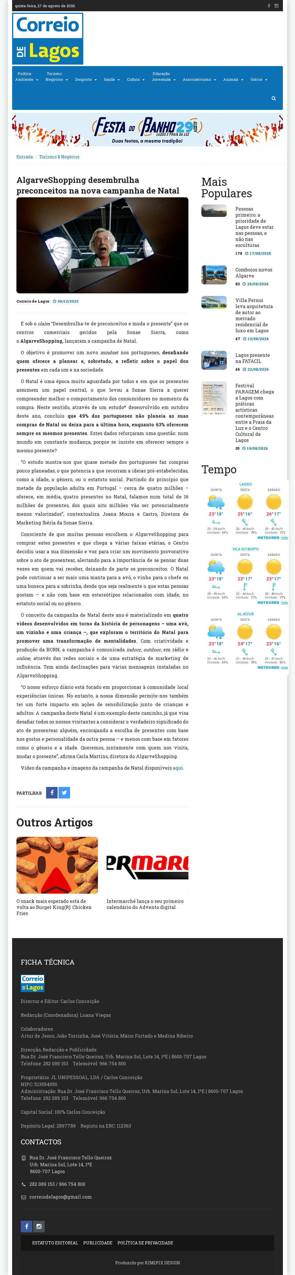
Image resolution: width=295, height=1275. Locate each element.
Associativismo (197, 79)
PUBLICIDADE (97, 1243)
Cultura (133, 79)
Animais (231, 79)
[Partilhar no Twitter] (64, 793)
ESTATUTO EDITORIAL (55, 1243)
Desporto (83, 79)
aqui (178, 768)
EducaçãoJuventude (161, 76)
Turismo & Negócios (59, 157)
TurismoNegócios (54, 76)
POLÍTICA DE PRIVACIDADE (145, 1243)
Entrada (24, 157)
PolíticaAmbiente (24, 76)
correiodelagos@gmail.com (60, 1197)
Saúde (109, 79)
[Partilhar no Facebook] (52, 793)
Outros (256, 79)
